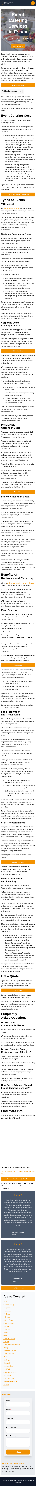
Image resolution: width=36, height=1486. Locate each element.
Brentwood (7, 1311)
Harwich (6, 1384)
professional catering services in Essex (20, 583)
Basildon (6, 1326)
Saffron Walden (8, 1320)
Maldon (6, 1357)
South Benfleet (8, 1354)
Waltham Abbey (8, 1305)
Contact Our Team (18, 862)
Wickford (6, 1332)
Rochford (6, 1369)
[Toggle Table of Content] (20, 91)
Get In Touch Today (18, 85)
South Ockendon (9, 1323)
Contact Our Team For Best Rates (18, 194)
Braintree (6, 1329)
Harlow (3, 1171)
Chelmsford (7, 1314)
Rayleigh (6, 1360)
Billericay (6, 1317)
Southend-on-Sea (9, 1372)
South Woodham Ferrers (11, 1344)
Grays (5, 1335)
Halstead (6, 1363)
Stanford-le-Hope (9, 1338)
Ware (26, 1171)
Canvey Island (8, 1366)
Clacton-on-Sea (8, 1378)
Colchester (7, 1375)
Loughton (6, 1308)
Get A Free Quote (18, 1288)
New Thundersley (9, 1351)
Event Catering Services (11, 208)
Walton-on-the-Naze (10, 1381)
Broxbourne (19, 1171)
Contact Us (18, 665)
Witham (6, 1341)
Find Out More (18, 351)
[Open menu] (33, 3)
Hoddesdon (11, 1171)
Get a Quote (17, 46)
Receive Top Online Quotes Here (18, 1179)
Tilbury (5, 1348)
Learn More (18, 492)
